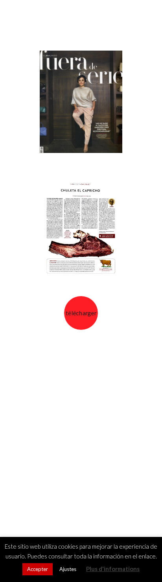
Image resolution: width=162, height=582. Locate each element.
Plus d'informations (113, 568)
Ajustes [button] (67, 569)
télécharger (80, 312)
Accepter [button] (37, 569)
